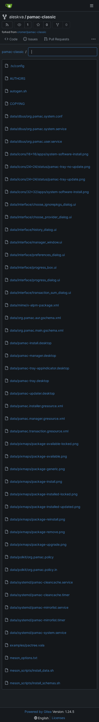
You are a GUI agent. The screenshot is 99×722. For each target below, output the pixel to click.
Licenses (58, 718)
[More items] (93, 39)
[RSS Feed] (7, 24)
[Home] (8, 6)
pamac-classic (41, 17)
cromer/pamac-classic (31, 32)
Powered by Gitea (38, 712)
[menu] (41, 718)
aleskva (16, 17)
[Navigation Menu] (92, 5)
